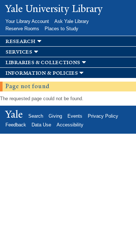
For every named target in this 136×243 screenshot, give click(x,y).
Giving (55, 116)
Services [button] (18, 52)
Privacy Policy (103, 116)
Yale (14, 114)
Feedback (15, 125)
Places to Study (61, 28)
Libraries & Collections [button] (42, 62)
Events (74, 116)
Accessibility (70, 125)
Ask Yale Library (71, 21)
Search (35, 116)
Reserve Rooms (22, 28)
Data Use (41, 125)
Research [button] (20, 41)
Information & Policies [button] (41, 73)
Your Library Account (27, 21)
